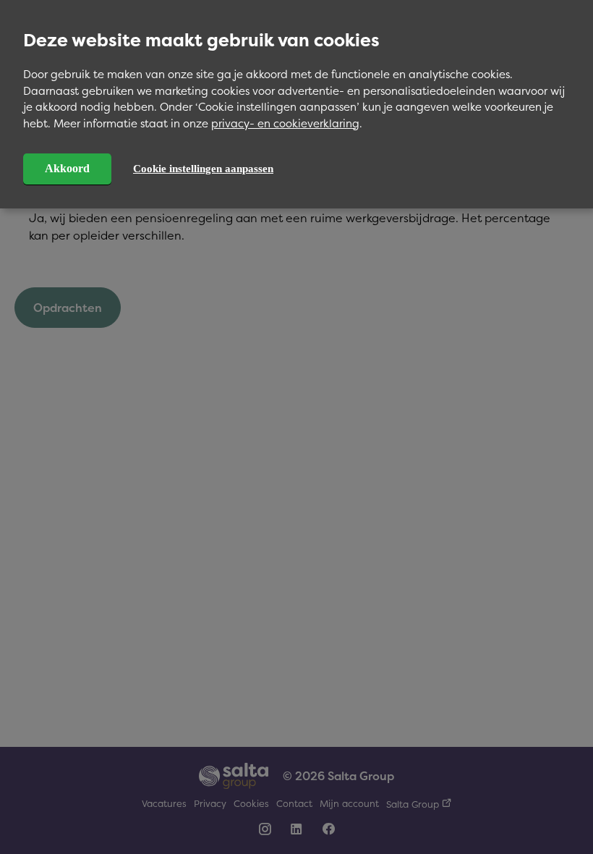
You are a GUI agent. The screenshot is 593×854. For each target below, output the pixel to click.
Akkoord (67, 168)
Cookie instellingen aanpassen (203, 168)
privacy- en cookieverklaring (285, 123)
